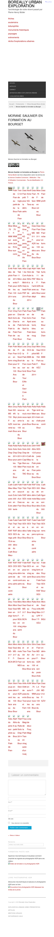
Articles (13, 86)
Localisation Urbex (17, 96)
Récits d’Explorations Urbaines (21, 41)
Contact (13, 89)
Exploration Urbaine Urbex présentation (24, 907)
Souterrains (13, 22)
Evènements (13, 37)
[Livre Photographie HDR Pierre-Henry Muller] (27, 890)
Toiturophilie (13, 26)
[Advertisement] (27, 64)
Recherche (11, 842)
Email (10, 811)
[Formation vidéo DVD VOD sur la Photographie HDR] (27, 865)
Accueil (12, 83)
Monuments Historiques (18, 30)
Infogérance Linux (15, 916)
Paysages (12, 34)
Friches (11, 19)
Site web (10, 819)
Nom (10, 802)
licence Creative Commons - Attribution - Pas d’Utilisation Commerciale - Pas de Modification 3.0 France (25, 180)
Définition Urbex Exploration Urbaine (23, 93)
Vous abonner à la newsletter (20, 823)
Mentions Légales (15, 913)
